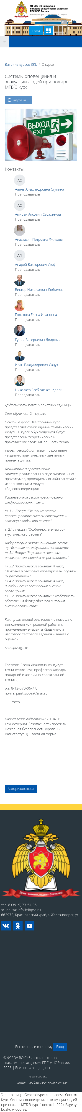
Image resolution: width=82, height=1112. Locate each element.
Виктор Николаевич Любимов (39, 289)
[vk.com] (6, 925)
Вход (36, 31)
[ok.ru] (18, 925)
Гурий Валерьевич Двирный (38, 339)
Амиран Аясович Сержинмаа (38, 214)
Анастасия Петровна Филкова (39, 239)
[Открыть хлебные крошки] (4, 41)
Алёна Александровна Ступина (39, 189)
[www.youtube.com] (29, 925)
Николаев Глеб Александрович (39, 389)
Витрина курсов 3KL (21, 64)
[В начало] (41, 858)
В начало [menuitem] (18, 21)
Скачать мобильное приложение (41, 1083)
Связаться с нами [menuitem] (44, 21)
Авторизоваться (21, 788)
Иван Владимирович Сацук (36, 364)
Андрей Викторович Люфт (36, 264)
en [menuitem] (69, 22)
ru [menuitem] (64, 22)
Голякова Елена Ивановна (36, 314)
